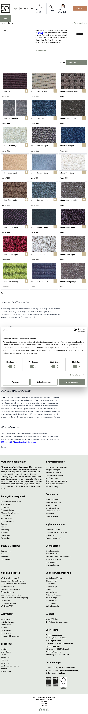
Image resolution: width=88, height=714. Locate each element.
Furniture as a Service (53, 473)
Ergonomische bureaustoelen (11, 502)
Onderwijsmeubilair (53, 606)
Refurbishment (51, 562)
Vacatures (5, 557)
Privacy (3, 655)
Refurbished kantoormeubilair (56, 481)
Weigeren (16, 382)
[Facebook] (40, 710)
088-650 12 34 (6, 442)
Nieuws (3, 554)
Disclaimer (44, 703)
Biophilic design (51, 586)
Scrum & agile (6, 633)
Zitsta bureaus (6, 504)
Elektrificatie (5, 535)
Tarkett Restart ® (7, 592)
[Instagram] (47, 710)
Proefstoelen (6, 671)
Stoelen (4, 524)
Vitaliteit (4, 649)
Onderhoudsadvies (52, 554)
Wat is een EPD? (7, 606)
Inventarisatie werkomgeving (56, 467)
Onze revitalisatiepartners (10, 589)
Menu (5, 19)
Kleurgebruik (50, 589)
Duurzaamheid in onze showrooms (13, 584)
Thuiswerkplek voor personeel (56, 532)
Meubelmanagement (53, 538)
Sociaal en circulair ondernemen (12, 581)
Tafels (3, 527)
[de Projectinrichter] (17, 8)
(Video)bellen (6, 630)
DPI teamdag (6, 560)
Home (3, 23)
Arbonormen (5, 657)
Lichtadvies (50, 514)
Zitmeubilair (5, 516)
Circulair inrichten (52, 505)
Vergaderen (5, 619)
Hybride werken (51, 581)
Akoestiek (4, 669)
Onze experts (6, 551)
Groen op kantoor (52, 592)
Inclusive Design (51, 598)
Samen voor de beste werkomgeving (14, 598)
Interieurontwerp (52, 500)
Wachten (4, 628)
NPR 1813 (4, 660)
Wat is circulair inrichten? (10, 578)
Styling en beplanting (53, 502)
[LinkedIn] (44, 710)
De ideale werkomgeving (10, 666)
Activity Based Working (54, 578)
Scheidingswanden (8, 521)
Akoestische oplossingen (10, 513)
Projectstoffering (7, 510)
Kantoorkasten (6, 518)
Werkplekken (5, 532)
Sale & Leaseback (52, 478)
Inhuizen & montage (53, 529)
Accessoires (5, 538)
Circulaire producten (8, 603)
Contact (80, 8)
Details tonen (75, 375)
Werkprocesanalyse (53, 470)
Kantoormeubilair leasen (54, 475)
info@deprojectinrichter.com (25, 442)
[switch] (33, 366)
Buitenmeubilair (51, 600)
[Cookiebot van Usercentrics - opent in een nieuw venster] (75, 330)
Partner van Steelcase (54, 595)
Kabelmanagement (53, 516)
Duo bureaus (5, 507)
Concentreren (6, 625)
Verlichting (5, 530)
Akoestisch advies (52, 508)
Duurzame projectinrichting (11, 595)
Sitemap (44, 705)
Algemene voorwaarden (44, 699)
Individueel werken (8, 622)
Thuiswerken (50, 584)
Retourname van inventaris (55, 484)
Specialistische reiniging (54, 559)
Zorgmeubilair (51, 603)
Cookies (44, 701)
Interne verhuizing (52, 565)
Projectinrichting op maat (10, 636)
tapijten (40, 33)
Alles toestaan (72, 382)
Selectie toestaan (44, 382)
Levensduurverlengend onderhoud (58, 557)
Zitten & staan (6, 652)
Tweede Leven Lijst (8, 586)
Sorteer (62, 62)
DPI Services (50, 535)
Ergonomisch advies (53, 511)
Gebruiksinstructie (52, 551)
